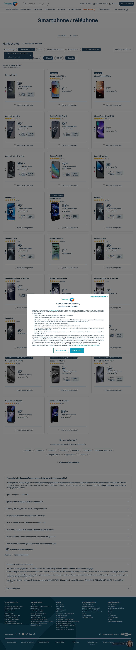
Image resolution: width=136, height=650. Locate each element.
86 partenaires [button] (53, 310)
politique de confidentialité (81, 345)
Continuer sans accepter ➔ (99, 297)
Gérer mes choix (61, 350)
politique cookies (95, 345)
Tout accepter (76, 350)
